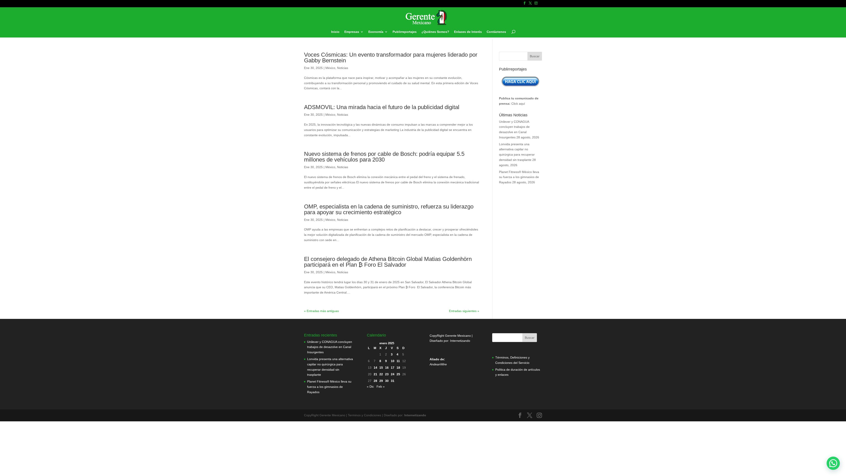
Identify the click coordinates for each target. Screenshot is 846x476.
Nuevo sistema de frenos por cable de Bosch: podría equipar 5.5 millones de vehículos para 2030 (384, 157)
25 (398, 374)
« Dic (370, 386)
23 (387, 374)
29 (381, 381)
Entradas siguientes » (464, 311)
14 (375, 367)
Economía (375, 31)
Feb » (381, 386)
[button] (833, 463)
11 (398, 361)
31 (392, 381)
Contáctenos (496, 31)
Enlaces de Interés (468, 31)
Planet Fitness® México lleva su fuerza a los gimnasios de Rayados (519, 177)
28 (375, 381)
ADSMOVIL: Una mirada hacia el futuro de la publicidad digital (381, 107)
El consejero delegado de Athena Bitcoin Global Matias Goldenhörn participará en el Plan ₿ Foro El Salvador (388, 262)
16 (387, 367)
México (330, 68)
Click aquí (518, 103)
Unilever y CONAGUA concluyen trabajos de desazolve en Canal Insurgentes (329, 347)
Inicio (335, 31)
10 (392, 361)
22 (381, 374)
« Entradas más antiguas (321, 311)
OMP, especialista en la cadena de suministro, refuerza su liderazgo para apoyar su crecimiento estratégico (388, 209)
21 (375, 374)
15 (381, 367)
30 (387, 381)
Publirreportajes (405, 31)
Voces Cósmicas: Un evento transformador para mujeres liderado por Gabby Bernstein (390, 57)
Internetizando (460, 340)
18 (398, 367)
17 (392, 367)
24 (392, 374)
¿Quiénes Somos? (435, 31)
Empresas (351, 31)
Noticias (342, 68)
